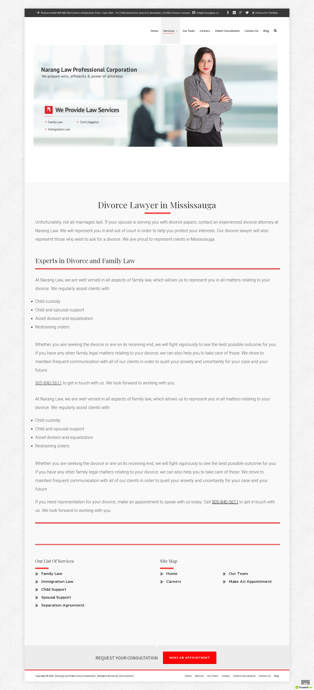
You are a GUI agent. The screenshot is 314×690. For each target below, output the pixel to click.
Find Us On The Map (266, 12)
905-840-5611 (64, 12)
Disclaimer (126, 675)
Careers (173, 581)
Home (172, 573)
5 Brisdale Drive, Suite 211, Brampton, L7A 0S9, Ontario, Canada (155, 12)
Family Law (51, 573)
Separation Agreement (62, 605)
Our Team (238, 573)
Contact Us (265, 675)
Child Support (53, 589)
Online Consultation (244, 675)
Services (199, 675)
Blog (276, 675)
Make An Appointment (250, 581)
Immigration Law (57, 581)
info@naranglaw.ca (208, 12)
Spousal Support (56, 597)
